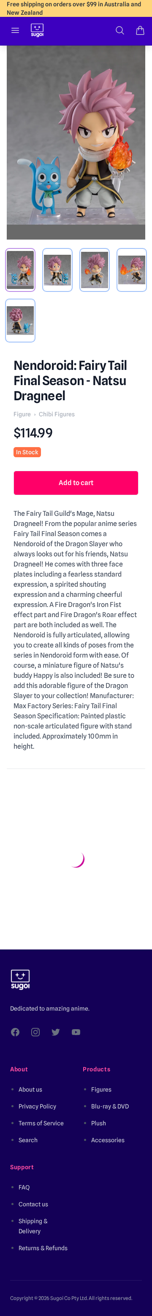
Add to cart (76, 483)
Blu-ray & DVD (110, 1106)
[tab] (20, 270)
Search (28, 1140)
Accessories (108, 1140)
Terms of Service (41, 1123)
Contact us (33, 1204)
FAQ (24, 1187)
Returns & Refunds (43, 1248)
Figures (101, 1089)
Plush (98, 1123)
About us (30, 1089)
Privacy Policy (37, 1106)
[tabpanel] (76, 143)
